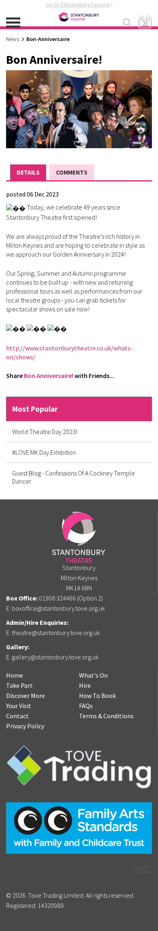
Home (14, 675)
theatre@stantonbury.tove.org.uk (56, 633)
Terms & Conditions (106, 716)
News (12, 39)
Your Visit (18, 706)
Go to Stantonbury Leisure (78, 4)
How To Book (97, 695)
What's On (93, 675)
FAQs (86, 706)
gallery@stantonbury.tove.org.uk (55, 657)
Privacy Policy (25, 726)
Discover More (25, 695)
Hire (85, 685)
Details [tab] (28, 172)
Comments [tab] (72, 172)
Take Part (19, 685)
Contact (17, 716)
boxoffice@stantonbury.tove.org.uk (58, 608)
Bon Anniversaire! (48, 376)
